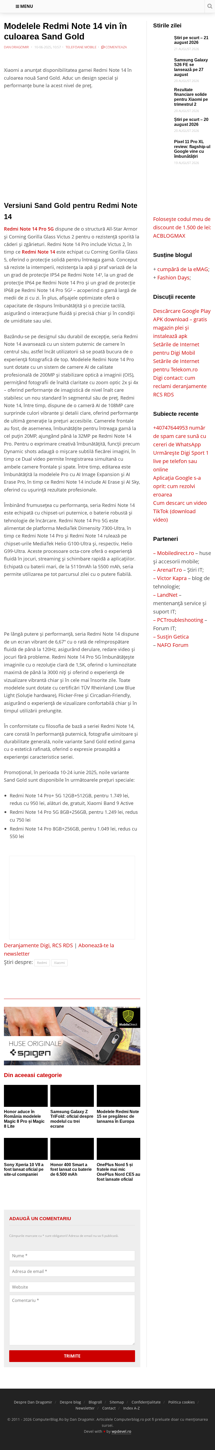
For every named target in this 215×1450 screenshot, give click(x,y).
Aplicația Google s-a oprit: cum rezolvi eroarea (177, 486)
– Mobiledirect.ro (173, 553)
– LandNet (165, 594)
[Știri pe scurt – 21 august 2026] (162, 39)
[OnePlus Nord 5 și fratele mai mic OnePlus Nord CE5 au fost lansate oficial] (119, 1149)
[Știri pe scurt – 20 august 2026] (162, 121)
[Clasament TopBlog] (182, 670)
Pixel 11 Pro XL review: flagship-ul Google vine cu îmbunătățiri (192, 149)
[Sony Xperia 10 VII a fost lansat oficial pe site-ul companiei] (26, 1149)
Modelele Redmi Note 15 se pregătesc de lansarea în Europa (118, 1116)
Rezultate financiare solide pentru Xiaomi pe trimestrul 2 (191, 97)
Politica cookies (181, 1402)
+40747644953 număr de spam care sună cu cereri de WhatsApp (179, 436)
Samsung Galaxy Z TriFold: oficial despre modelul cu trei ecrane (71, 1119)
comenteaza (116, 47)
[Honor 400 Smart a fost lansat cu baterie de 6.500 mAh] (72, 1149)
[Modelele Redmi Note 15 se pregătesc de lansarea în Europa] (119, 1096)
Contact (109, 1408)
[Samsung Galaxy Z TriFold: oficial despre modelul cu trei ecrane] (72, 1096)
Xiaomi (59, 962)
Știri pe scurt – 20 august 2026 (191, 122)
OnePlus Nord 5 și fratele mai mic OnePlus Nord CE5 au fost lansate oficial (118, 1172)
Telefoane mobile (81, 47)
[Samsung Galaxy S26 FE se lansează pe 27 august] (162, 61)
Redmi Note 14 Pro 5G (29, 228)
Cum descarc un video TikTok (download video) (180, 511)
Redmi (42, 962)
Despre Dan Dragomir (33, 1402)
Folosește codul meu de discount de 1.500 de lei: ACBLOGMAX (182, 227)
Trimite (72, 1356)
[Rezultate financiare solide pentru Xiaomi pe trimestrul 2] (162, 91)
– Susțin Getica (171, 636)
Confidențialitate (146, 1402)
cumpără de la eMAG (182, 269)
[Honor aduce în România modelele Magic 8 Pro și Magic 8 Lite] (26, 1096)
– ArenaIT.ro (167, 569)
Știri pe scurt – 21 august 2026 (191, 40)
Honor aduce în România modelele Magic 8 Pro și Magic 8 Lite (24, 1119)
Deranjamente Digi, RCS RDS (38, 945)
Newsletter (85, 1408)
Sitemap (117, 1402)
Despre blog (70, 1402)
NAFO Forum (173, 644)
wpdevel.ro (121, 1431)
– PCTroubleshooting (178, 619)
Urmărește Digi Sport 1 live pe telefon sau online (181, 461)
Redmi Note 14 (38, 251)
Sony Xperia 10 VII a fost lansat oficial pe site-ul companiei (24, 1169)
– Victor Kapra (170, 578)
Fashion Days (173, 277)
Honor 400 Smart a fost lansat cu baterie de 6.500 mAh (71, 1169)
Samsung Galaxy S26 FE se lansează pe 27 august (191, 67)
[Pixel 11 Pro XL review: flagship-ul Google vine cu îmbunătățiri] (162, 143)
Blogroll (95, 1402)
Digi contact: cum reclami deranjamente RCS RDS (180, 386)
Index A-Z (131, 1408)
